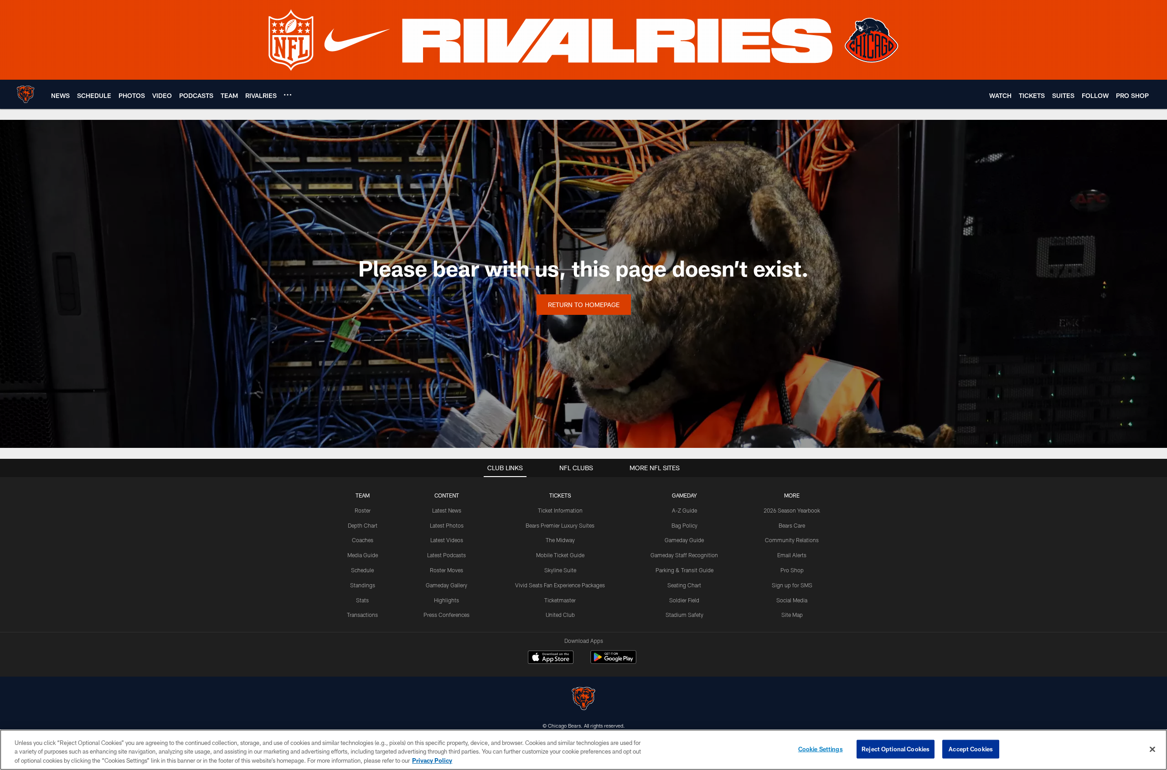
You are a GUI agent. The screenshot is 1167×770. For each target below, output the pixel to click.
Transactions (362, 614)
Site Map (792, 614)
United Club (560, 614)
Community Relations (792, 540)
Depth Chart (362, 525)
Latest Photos (447, 525)
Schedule (362, 570)
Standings (362, 585)
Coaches (362, 540)
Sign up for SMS (792, 585)
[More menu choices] (287, 94)
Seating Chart (684, 585)
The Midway (560, 540)
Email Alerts (791, 555)
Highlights (446, 600)
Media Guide (362, 555)
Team (363, 495)
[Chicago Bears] (583, 699)
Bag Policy (684, 525)
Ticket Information (560, 510)
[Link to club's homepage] (25, 94)
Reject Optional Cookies (895, 748)
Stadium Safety (684, 614)
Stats (362, 600)
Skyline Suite (560, 570)
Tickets (560, 495)
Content (446, 495)
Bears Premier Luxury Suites (560, 525)
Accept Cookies (971, 748)
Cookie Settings (820, 748)
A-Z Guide (684, 510)
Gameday (684, 495)
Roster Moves (446, 570)
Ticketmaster (560, 600)
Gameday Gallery (446, 585)
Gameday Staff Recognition (684, 555)
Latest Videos (446, 540)
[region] (583, 749)
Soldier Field (684, 600)
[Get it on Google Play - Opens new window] (613, 662)
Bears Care (792, 525)
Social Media (791, 600)
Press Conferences (446, 614)
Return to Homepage (584, 304)
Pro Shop (792, 570)
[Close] (1152, 749)
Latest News (446, 510)
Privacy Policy (432, 760)
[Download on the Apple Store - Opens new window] (550, 658)
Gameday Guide (684, 540)
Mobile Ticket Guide (560, 555)
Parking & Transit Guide (684, 570)
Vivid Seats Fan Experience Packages (560, 585)
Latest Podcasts (446, 555)
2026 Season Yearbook (792, 510)
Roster (363, 510)
